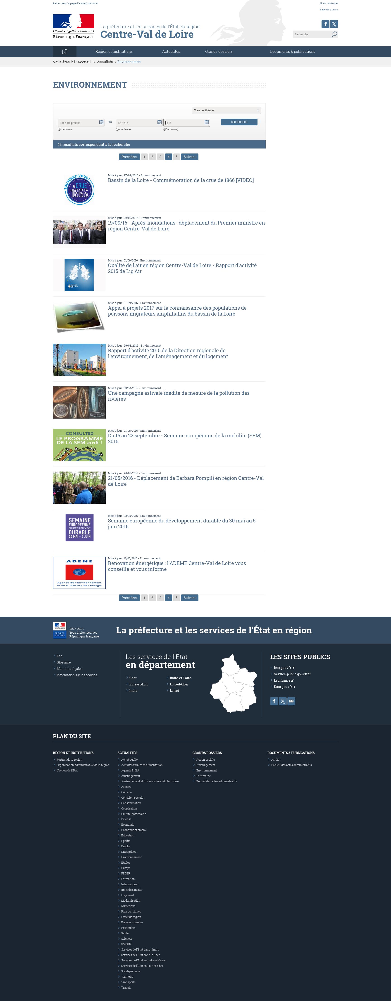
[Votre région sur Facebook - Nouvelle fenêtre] (325, 24)
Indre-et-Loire (180, 678)
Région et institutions (73, 753)
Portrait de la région (69, 759)
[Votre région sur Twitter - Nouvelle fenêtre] (334, 24)
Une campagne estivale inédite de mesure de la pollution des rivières (179, 396)
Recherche (128, 927)
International (129, 884)
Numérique (128, 906)
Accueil (84, 62)
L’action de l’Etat (67, 770)
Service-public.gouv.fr (291, 674)
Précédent (129, 157)
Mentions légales (69, 668)
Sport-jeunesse (130, 971)
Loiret (174, 690)
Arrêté (275, 759)
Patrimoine (203, 776)
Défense (126, 819)
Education (127, 835)
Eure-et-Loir (138, 684)
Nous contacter (329, 3)
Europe (125, 868)
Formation (128, 879)
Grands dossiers (219, 51)
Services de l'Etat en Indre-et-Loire (143, 960)
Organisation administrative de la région (83, 765)
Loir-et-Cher (179, 684)
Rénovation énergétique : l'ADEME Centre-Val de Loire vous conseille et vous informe (177, 566)
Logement (127, 895)
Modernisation (130, 900)
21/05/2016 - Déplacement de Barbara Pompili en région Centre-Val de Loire (186, 481)
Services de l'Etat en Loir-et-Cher (142, 965)
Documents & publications (292, 51)
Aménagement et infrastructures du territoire (150, 781)
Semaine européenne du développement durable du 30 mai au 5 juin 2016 (182, 523)
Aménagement (130, 776)
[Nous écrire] (291, 701)
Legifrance (282, 680)
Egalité (125, 841)
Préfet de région (131, 917)
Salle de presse (329, 9)
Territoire (127, 976)
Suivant (190, 157)
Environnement (151, 175)
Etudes (125, 862)
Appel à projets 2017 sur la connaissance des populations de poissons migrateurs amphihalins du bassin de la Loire (177, 310)
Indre (133, 690)
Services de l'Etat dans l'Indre (140, 949)
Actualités (171, 51)
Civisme (126, 792)
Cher (133, 678)
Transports (128, 982)
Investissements (131, 889)
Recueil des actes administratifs (216, 781)
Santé (125, 933)
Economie (127, 824)
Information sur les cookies (77, 675)
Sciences (126, 938)
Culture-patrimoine (133, 814)
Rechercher (239, 122)
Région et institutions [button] (114, 51)
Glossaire (64, 662)
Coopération (129, 808)
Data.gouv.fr (283, 687)
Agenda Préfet (130, 770)
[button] (101, 121)
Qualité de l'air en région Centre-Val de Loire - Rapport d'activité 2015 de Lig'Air (182, 268)
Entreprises (128, 851)
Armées (126, 786)
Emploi (126, 846)
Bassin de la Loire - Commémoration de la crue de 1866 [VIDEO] (181, 180)
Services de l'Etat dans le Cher (140, 955)
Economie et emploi (134, 830)
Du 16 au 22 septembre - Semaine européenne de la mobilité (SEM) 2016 (185, 438)
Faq (59, 656)
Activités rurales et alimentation (142, 765)
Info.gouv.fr (283, 668)
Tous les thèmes (204, 110)
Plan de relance (131, 911)
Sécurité (126, 944)
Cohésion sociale (132, 797)
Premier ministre (132, 922)
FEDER (125, 873)
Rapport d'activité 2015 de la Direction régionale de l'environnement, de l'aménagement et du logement (168, 353)
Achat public (129, 759)
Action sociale (205, 759)
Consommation (131, 803)
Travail (126, 987)
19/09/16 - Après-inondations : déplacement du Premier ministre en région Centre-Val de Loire (186, 225)
